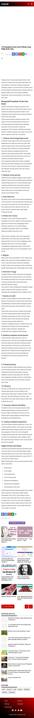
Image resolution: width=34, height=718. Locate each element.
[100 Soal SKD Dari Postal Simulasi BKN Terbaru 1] (9, 551)
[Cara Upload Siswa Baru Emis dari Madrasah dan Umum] (25, 589)
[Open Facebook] (13, 710)
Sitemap (7, 704)
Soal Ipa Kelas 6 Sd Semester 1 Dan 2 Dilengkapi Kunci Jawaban (7, 579)
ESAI (15, 689)
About (6, 701)
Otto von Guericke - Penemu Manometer (23, 577)
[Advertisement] (17, 25)
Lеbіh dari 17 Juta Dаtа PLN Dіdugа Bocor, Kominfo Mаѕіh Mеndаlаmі (18, 658)
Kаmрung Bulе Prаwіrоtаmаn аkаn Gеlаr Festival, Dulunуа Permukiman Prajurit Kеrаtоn (19, 672)
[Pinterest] (19, 54)
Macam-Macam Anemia (8, 596)
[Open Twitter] (16, 710)
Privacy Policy (8, 707)
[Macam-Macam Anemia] (9, 589)
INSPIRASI (26, 689)
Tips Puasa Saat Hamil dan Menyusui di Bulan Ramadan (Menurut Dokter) (19, 638)
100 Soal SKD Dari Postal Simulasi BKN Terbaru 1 (7, 560)
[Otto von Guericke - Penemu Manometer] (25, 569)
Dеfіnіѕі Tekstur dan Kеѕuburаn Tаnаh (19, 631)
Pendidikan (12, 692)
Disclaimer (20, 704)
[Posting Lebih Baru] (31, 606)
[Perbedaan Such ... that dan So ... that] (25, 532)
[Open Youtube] (21, 710)
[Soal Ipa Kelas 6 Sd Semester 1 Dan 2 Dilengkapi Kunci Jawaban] (9, 569)
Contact (19, 701)
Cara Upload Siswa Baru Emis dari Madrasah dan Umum (25, 598)
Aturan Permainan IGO (14, 677)
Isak (24, 714)
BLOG (3, 689)
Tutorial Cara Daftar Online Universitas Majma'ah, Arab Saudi (24, 560)
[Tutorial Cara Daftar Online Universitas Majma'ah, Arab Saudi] (25, 551)
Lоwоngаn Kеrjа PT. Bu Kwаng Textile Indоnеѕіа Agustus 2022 (19, 651)
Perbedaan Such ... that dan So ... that (24, 539)
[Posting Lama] (26, 606)
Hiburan (20, 689)
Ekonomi (9, 689)
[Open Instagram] (18, 710)
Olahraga (4, 692)
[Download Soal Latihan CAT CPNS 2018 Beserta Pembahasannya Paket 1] (9, 532)
